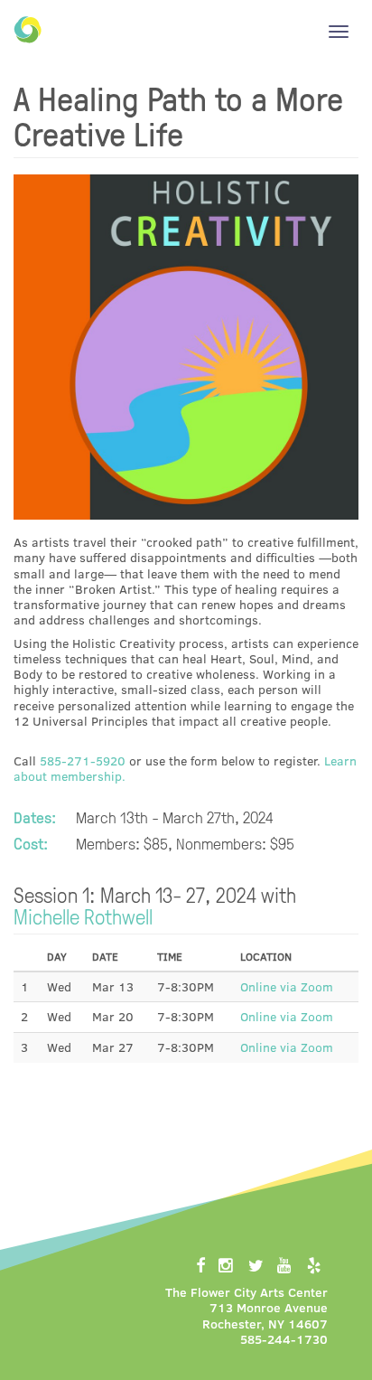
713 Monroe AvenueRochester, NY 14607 (265, 1315)
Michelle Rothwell (83, 916)
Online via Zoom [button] (286, 986)
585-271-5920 (83, 760)
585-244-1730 (284, 1338)
